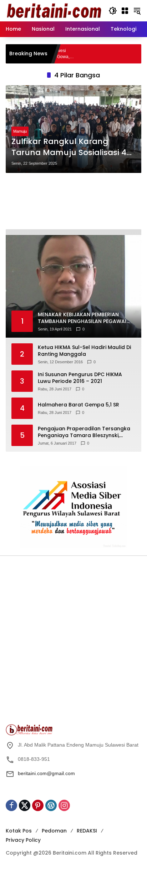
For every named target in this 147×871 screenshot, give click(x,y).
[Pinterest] (38, 805)
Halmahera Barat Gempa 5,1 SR (78, 404)
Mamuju (20, 131)
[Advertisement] (73, 201)
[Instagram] (64, 805)
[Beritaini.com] (53, 10)
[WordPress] (51, 805)
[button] (112, 10)
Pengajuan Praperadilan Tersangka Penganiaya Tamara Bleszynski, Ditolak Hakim (84, 432)
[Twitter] (24, 805)
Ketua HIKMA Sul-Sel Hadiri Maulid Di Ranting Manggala (84, 351)
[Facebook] (11, 805)
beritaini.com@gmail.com (46, 773)
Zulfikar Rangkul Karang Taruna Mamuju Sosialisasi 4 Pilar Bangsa (68, 147)
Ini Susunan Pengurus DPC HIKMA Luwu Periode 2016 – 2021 (80, 378)
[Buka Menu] (125, 10)
